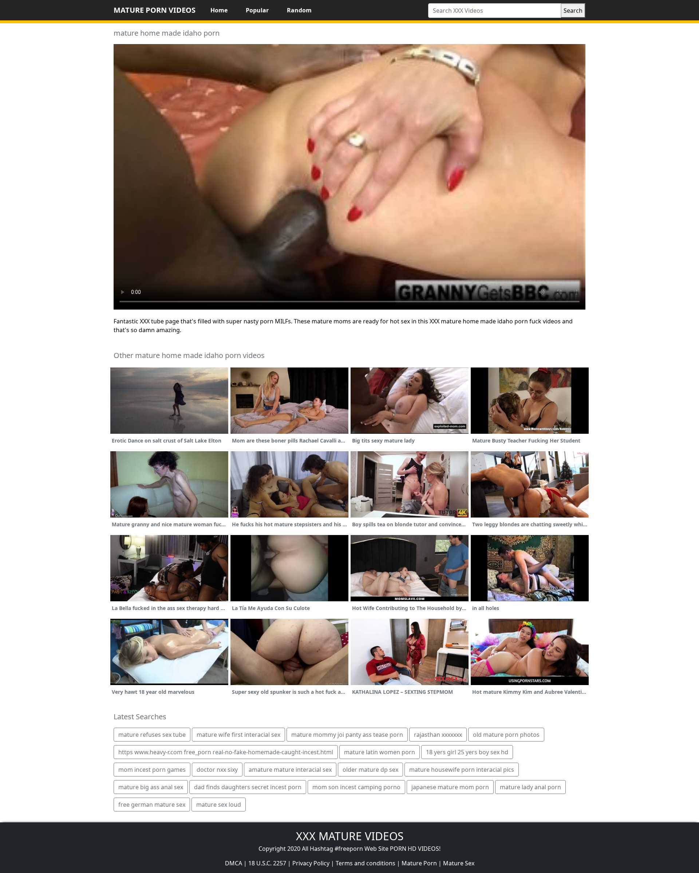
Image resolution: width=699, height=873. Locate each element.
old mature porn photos (506, 735)
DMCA (233, 863)
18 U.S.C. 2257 (267, 863)
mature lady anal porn (530, 787)
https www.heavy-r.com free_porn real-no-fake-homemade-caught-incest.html (225, 752)
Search (573, 11)
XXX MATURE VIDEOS (349, 836)
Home (219, 10)
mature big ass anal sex (150, 787)
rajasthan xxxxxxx (438, 735)
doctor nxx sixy (217, 770)
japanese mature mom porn (450, 787)
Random (299, 10)
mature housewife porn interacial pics (461, 770)
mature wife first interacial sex (238, 735)
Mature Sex (458, 863)
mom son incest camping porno (356, 787)
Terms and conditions (365, 863)
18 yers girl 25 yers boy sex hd (467, 752)
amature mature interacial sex (290, 770)
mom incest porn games (152, 770)
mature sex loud (218, 805)
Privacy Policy (310, 863)
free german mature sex (151, 805)
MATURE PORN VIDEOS (155, 10)
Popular (257, 10)
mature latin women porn (379, 752)
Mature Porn (419, 863)
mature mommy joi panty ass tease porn (347, 735)
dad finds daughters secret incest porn (247, 787)
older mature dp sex (370, 770)
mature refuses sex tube (152, 735)
